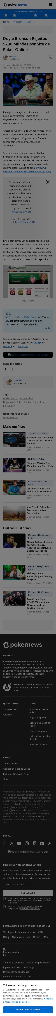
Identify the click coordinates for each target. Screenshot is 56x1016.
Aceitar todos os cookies (28, 1009)
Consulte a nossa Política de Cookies (28, 1000)
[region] (28, 998)
